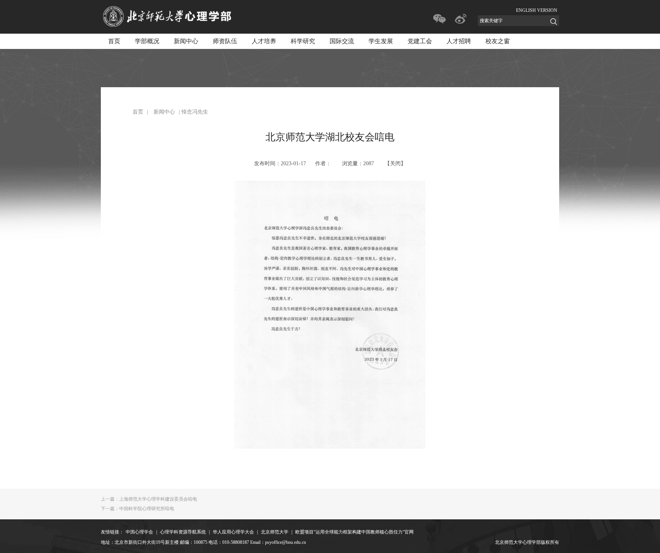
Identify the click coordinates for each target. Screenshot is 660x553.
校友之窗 (497, 41)
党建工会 (420, 41)
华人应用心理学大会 (233, 532)
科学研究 (303, 41)
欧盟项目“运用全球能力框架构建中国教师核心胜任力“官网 (354, 532)
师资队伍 (225, 41)
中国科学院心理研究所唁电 (137, 508)
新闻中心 (186, 41)
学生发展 (381, 41)
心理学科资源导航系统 (183, 532)
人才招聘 (458, 41)
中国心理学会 (139, 532)
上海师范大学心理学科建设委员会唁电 (149, 499)
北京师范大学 (274, 532)
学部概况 (147, 41)
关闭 (395, 163)
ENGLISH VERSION (536, 10)
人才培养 (264, 41)
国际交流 (342, 41)
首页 (114, 41)
